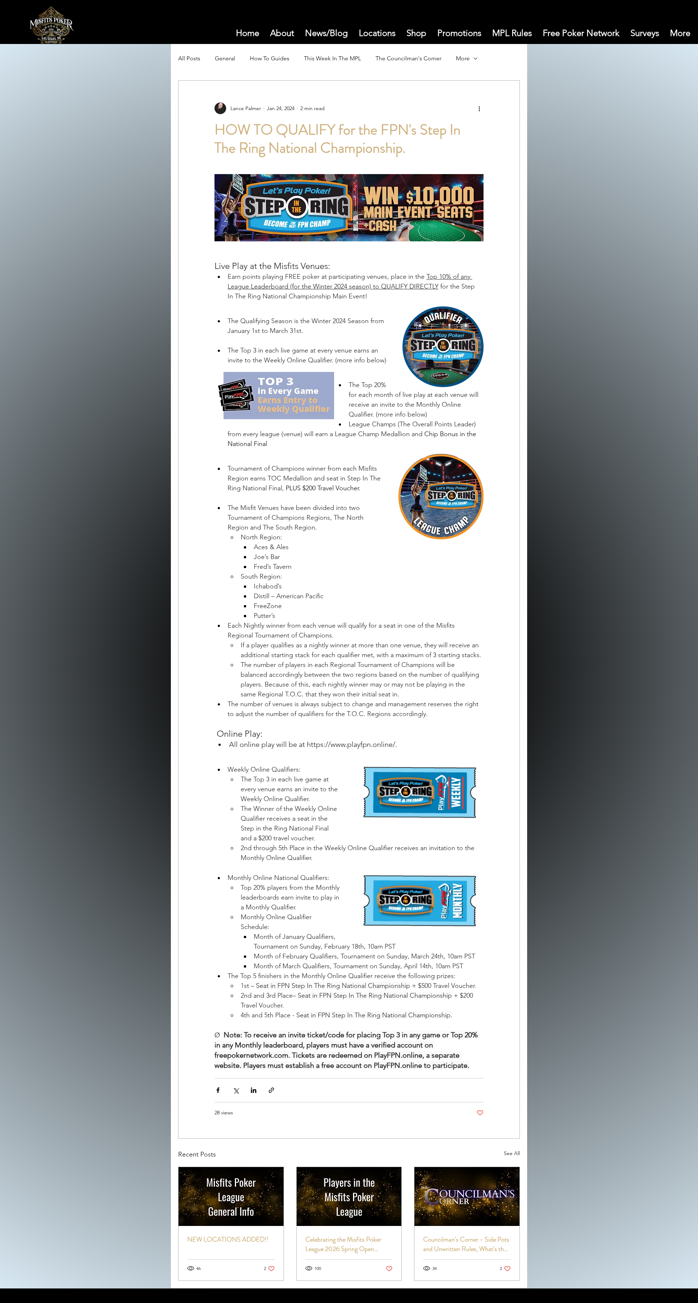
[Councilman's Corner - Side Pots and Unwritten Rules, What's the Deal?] (467, 1196)
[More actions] (479, 108)
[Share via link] (271, 1090)
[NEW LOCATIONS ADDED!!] (231, 1196)
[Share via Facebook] (217, 1090)
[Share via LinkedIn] (253, 1090)
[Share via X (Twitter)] (235, 1090)
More (463, 58)
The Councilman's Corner (408, 58)
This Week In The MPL (332, 58)
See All (512, 1153)
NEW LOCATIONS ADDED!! (227, 1239)
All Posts (189, 58)
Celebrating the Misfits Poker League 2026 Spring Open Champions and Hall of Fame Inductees (343, 1244)
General (225, 58)
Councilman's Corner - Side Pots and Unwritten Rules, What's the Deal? (466, 1244)
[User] (664, 27)
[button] (646, 27)
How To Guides (269, 58)
